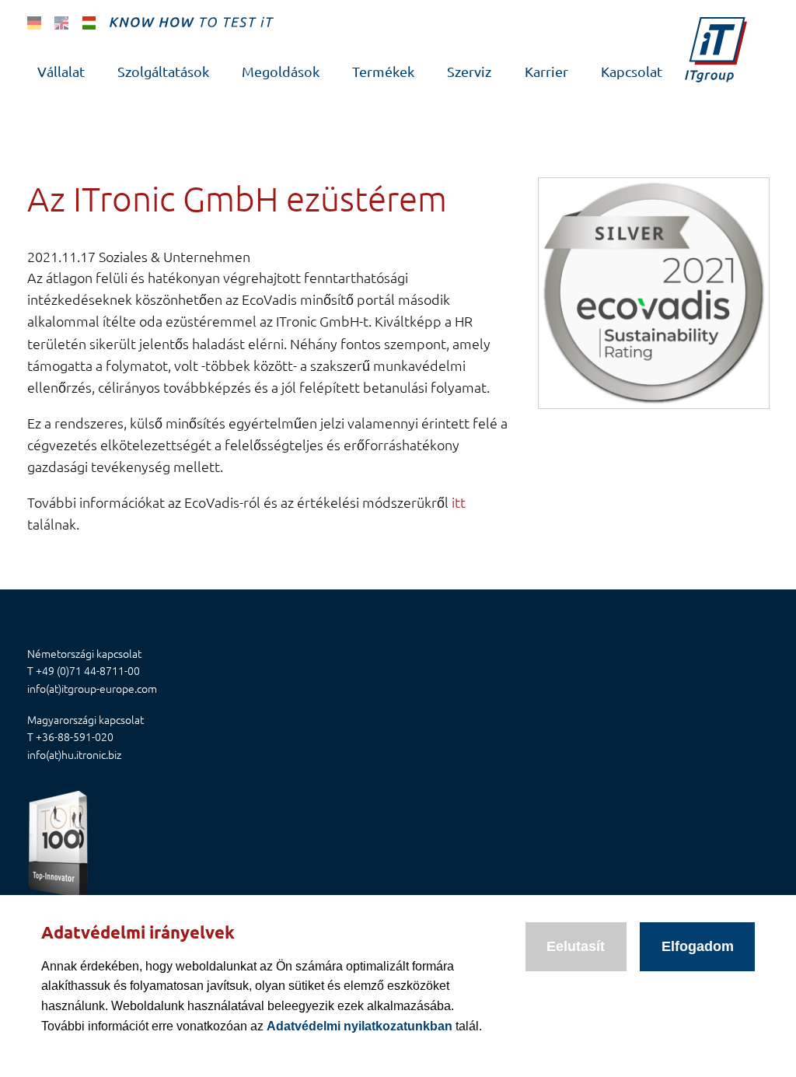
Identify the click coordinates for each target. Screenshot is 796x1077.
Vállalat (61, 71)
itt (459, 502)
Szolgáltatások (163, 71)
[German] (34, 22)
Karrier (546, 71)
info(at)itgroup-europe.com (92, 688)
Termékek (383, 71)
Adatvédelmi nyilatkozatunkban (359, 1026)
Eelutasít (575, 946)
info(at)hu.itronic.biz (74, 754)
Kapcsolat (631, 71)
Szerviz (469, 71)
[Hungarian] (89, 22)
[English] (61, 22)
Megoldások (280, 71)
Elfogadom (698, 946)
